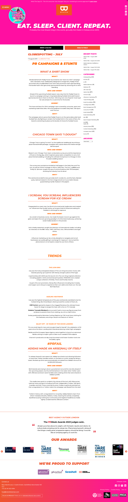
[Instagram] (126, 9)
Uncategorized (87, 104)
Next (125, 451)
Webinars (85, 87)
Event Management (88, 107)
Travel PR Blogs (87, 99)
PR (34, 64)
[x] (126, 12)
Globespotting (44, 59)
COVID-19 (85, 94)
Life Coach (86, 89)
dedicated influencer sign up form (32, 495)
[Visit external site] (44, 475)
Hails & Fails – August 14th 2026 (91, 67)
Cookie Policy (115, 489)
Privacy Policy (104, 489)
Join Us (124, 489)
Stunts (70, 64)
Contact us (5, 481)
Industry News (87, 126)
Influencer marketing (89, 97)
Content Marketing (88, 128)
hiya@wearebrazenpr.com (10, 492)
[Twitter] (122, 485)
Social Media (86, 112)
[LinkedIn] (126, 14)
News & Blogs (45, 48)
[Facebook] (126, 6)
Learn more (93, 1)
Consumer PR (87, 109)
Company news (87, 131)
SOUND (85, 79)
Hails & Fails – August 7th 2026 (91, 69)
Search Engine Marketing (90, 119)
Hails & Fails (82, 48)
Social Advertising (88, 114)
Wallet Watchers (87, 84)
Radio (84, 124)
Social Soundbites (88, 102)
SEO (84, 117)
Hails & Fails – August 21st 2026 (91, 60)
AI (84, 82)
